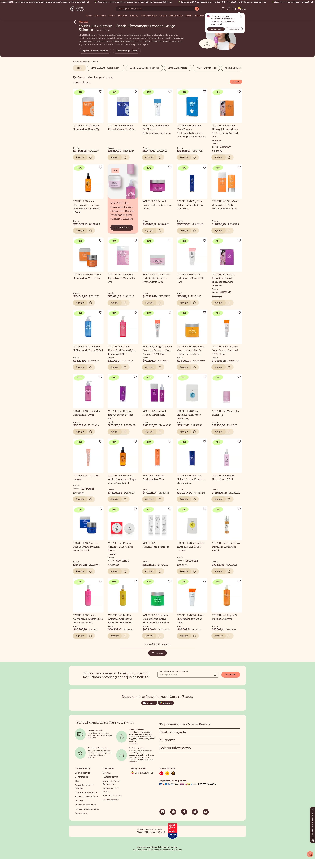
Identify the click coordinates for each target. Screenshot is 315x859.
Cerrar (241, 16)
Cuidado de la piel (149, 16)
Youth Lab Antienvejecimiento (106, 67)
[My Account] (229, 9)
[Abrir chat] (310, 854)
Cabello (189, 16)
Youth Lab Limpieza (177, 67)
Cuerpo (163, 16)
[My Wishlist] (223, 9)
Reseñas (79, 800)
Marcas (89, 16)
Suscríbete (230, 674)
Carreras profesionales (86, 792)
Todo (79, 67)
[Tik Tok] (184, 812)
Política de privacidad (85, 804)
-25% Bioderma (110, 776)
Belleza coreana (111, 799)
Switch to (216, 29)
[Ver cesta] (234, 9)
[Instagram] (162, 812)
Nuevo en (122, 16)
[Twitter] (195, 812)
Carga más (157, 653)
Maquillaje (199, 16)
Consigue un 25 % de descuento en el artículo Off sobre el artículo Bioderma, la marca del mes (223, 2)
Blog (77, 781)
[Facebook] (173, 812)
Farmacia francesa (112, 795)
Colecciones (100, 16)
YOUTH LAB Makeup (206, 67)
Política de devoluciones (87, 809)
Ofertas (112, 16)
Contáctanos (81, 776)
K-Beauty (134, 16)
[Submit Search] (197, 9)
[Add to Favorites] (101, 91)
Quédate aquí (234, 29)
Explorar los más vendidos (95, 50)
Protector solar (176, 16)
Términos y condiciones (86, 796)
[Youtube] (206, 812)
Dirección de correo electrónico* (173, 672)
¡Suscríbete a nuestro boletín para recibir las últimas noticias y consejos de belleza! (134, 2)
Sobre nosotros (82, 772)
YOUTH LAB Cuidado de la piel (144, 67)
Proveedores (81, 813)
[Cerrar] (312, 809)
